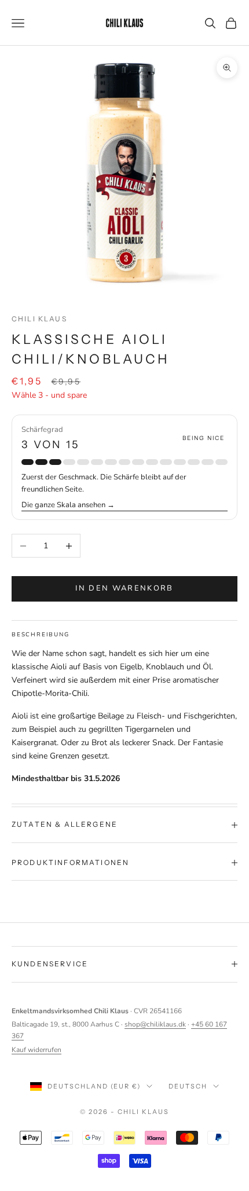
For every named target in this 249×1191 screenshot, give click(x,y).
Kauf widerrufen (36, 1049)
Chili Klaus (39, 318)
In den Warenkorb (124, 588)
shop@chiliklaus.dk (155, 1024)
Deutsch (188, 1086)
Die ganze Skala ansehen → (68, 505)
